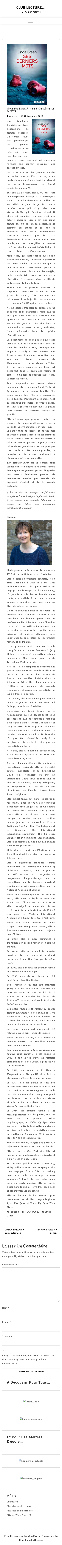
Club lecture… (31, 7)
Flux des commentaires (20, 1510)
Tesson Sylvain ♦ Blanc (47, 1231)
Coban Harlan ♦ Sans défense (14, 1231)
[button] (30, 21)
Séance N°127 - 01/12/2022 (24, 1211)
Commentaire (10, 1264)
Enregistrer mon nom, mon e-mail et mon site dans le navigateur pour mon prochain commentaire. (28, 1359)
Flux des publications (19, 1506)
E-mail (7, 1322)
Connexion (12, 1501)
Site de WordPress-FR (19, 1515)
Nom (5, 1307)
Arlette (13, 116)
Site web (7, 1336)
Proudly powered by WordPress (22, 1536)
